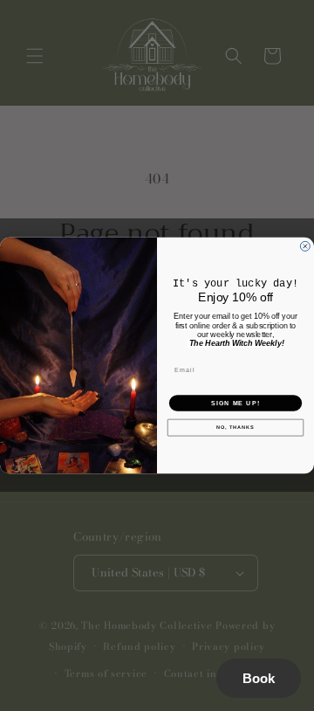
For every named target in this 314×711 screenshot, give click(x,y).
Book (258, 678)
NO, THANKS (235, 427)
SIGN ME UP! (235, 402)
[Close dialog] (305, 246)
